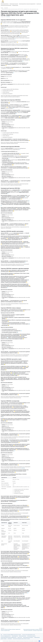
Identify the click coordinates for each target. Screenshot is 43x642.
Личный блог (8, 16)
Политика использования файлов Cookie (28, 634)
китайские (23, 467)
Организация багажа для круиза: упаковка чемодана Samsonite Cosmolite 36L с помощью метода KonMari (32, 629)
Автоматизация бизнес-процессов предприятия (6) (27, 3)
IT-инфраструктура (15, 5)
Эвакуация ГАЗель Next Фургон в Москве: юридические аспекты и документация (10, 629)
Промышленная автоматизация (6, 5)
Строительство (38, 3)
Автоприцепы (10, 638)
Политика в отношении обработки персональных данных (12, 634)
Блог (1, 634)
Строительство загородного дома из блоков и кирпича (21, 638)
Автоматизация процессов (14, 3)
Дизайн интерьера (4, 638)
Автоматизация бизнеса (5, 3)
